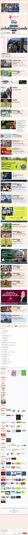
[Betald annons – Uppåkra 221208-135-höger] (8, 467)
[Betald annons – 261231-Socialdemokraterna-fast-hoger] (3, 473)
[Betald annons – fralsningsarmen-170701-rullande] (13, 454)
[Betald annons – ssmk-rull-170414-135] (14, 480)
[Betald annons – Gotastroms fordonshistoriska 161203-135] (23, 492)
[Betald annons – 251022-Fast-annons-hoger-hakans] (18, 422)
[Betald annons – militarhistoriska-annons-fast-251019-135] (18, 488)
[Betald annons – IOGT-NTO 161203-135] (18, 492)
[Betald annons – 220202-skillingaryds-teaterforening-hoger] (8, 493)
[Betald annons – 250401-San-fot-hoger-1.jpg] (18, 426)
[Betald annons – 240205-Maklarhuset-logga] (3, 445)
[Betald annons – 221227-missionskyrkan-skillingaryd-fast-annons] (8, 449)
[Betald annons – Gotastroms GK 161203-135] (3, 483)
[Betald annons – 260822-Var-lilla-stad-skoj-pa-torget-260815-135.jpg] (14, 373)
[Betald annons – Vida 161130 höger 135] (14, 463)
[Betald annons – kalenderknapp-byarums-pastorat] (14, 450)
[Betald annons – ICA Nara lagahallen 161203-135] (3, 411)
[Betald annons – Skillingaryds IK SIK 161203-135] (3, 480)
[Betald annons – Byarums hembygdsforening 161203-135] (3, 497)
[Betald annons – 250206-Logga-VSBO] (23, 445)
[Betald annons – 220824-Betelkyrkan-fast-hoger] (23, 453)
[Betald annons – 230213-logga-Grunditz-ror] (13, 422)
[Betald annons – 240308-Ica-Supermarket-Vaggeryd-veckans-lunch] (23, 411)
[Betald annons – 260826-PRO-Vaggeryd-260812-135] (18, 372)
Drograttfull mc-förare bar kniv (5, 363)
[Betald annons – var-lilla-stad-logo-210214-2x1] (14, 22)
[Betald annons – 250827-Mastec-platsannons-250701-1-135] (3, 388)
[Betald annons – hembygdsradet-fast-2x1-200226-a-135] (3, 488)
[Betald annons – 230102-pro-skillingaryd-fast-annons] (13, 492)
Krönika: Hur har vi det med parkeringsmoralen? (9, 342)
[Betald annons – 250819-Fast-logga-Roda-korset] (3, 431)
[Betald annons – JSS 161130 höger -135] (5, 82)
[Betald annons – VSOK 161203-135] (23, 483)
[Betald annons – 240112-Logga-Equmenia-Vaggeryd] (3, 453)
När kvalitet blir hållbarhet (5, 356)
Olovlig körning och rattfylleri (5, 340)
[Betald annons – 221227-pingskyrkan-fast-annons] (18, 454)
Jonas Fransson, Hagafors (5, 349)
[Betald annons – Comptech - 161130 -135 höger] (18, 467)
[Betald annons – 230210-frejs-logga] (3, 439)
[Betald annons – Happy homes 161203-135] (18, 431)
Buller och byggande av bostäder (6, 354)
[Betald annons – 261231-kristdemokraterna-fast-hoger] (8, 473)
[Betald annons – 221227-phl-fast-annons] (8, 422)
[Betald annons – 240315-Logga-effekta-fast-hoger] (8, 426)
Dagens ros (3, 333)
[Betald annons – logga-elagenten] (3, 435)
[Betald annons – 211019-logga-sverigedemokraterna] (18, 472)
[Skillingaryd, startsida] (14, 30)
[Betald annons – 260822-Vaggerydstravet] (3, 381)
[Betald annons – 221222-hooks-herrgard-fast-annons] (14, 411)
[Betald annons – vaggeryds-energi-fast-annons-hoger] (3, 502)
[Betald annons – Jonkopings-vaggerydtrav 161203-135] (18, 480)
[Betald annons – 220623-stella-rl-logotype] (14, 445)
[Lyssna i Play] (26, 37)
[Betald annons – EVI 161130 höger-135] (23, 82)
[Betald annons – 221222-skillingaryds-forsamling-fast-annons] (23, 449)
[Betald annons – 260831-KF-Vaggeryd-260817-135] (3, 396)
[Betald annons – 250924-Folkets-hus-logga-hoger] (8, 440)
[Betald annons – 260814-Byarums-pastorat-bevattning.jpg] (3, 403)
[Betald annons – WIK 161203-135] (8, 483)
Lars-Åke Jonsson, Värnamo (5, 347)
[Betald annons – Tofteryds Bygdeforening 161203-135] (14, 488)
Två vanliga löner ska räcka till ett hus (6, 361)
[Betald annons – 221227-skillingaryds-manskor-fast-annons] (23, 488)
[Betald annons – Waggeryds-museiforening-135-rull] (13, 497)
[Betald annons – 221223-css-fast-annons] (3, 426)
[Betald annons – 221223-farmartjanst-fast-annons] (23, 422)
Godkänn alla (24, 533)
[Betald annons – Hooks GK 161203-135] (23, 480)
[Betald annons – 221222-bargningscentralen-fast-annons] (8, 459)
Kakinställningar (14, 512)
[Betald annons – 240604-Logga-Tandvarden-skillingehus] (3, 415)
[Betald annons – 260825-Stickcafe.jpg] (8, 372)
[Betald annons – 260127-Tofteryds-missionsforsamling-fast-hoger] (3, 450)
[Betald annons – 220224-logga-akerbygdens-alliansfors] (18, 450)
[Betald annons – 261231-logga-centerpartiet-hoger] (14, 473)
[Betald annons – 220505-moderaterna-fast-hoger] (23, 473)
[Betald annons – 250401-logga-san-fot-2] (18, 417)
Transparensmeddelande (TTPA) (24, 221)
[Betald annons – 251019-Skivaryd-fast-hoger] (18, 497)
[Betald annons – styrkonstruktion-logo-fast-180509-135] (14, 82)
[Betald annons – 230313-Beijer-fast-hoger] (23, 431)
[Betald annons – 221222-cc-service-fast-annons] (3, 458)
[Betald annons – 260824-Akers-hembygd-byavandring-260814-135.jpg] (23, 373)
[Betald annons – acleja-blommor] (14, 431)
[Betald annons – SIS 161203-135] (13, 483)
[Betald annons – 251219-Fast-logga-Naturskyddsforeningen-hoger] (3, 492)
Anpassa (15, 533)
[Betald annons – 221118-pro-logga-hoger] (8, 488)
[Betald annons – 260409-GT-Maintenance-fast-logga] (23, 416)
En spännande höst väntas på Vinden (6, 335)
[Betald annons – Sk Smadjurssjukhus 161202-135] (13, 426)
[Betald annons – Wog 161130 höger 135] (3, 467)
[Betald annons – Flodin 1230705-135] (8, 445)
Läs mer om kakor (3, 533)
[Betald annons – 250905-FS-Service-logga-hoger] (14, 17)
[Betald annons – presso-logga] (18, 463)
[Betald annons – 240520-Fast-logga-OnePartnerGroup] (18, 445)
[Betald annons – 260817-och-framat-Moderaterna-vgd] (14, 7)
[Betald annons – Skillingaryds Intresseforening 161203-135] (8, 497)
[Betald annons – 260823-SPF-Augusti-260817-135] (3, 372)
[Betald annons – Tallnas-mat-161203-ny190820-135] (18, 411)
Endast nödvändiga (19, 533)
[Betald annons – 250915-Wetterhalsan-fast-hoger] (3, 422)
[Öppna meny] (27, 30)
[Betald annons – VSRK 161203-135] (18, 483)
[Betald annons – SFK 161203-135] (8, 480)
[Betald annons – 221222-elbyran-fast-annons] (14, 26)
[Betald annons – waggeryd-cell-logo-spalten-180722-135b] (3, 463)
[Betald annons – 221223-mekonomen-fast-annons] (14, 459)
